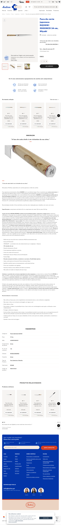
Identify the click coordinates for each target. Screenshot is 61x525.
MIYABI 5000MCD (14, 353)
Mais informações (19, 520)
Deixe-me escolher (13, 521)
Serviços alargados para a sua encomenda (33, 460)
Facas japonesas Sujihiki (16, 333)
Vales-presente (30, 470)
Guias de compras (30, 467)
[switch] (57, 520)
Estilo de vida (7, 468)
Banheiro (6, 466)
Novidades (49, 10)
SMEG (16, 461)
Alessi (16, 459)
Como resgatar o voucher (49, 476)
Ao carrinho (49, 66)
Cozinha (6, 456)
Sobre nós (45, 459)
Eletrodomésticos (8, 461)
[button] (9, 412)
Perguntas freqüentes (48, 478)
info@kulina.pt (9, 488)
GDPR (27, 474)
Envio (27, 465)
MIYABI (12, 365)
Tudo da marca (53, 99)
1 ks (11, 348)
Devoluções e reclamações (32, 456)
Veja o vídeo (14, 60)
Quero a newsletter (49, 447)
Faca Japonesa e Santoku (16, 360)
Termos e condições (31, 472)
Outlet (5, 475)
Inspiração (42, 10)
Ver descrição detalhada (52, 44)
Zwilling (17, 468)
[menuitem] (4, 11)
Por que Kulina (46, 473)
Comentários (46, 456)
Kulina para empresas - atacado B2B (48, 462)
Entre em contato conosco (32, 477)
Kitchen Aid (18, 463)
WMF (16, 456)
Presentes (56, 10)
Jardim (5, 463)
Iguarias (5, 473)
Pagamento (29, 462)
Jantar (5, 459)
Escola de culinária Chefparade (47, 471)
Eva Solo (17, 473)
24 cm (11, 343)
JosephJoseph (18, 466)
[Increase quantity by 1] (46, 61)
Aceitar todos (46, 517)
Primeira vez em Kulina (48, 465)
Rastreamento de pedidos (49, 467)
